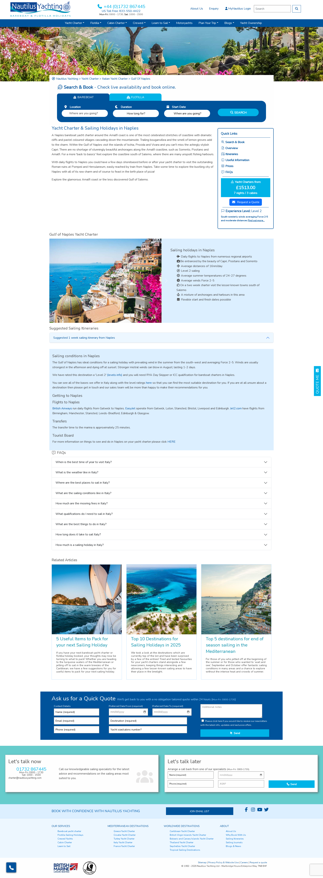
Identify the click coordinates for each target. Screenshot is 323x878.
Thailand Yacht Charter (181, 842)
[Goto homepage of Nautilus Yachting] (40, 9)
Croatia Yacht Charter (125, 834)
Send (236, 733)
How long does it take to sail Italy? (78, 534)
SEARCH (240, 113)
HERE (171, 442)
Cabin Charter (116, 23)
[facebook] (246, 810)
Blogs (228, 23)
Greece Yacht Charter (124, 831)
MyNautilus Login (239, 9)
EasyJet (130, 408)
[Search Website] (296, 9)
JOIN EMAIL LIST (199, 811)
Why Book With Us (236, 834)
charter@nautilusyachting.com (24, 778)
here (149, 383)
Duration (125, 107)
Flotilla (94, 23)
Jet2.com (236, 408)
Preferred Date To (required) (167, 706)
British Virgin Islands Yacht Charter (188, 834)
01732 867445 (31, 769)
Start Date (178, 107)
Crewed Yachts (65, 838)
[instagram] (253, 810)
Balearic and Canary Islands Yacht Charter (191, 838)
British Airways (62, 408)
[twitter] (266, 810)
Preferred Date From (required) (126, 706)
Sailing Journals (234, 842)
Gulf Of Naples (140, 79)
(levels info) (114, 375)
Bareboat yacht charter (69, 831)
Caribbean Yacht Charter (182, 831)
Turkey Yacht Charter (124, 838)
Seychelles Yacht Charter (182, 846)
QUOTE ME (317, 383)
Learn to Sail (160, 23)
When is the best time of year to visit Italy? (84, 462)
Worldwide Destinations (182, 826)
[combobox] (85, 112)
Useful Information (237, 160)
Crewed (138, 23)
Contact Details (62, 706)
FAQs (229, 172)
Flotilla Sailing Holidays (70, 834)
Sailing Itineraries (235, 838)
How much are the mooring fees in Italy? (82, 503)
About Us (196, 9)
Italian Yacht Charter (115, 79)
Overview (231, 148)
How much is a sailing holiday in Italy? (80, 545)
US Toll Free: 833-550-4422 (121, 11)
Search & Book (235, 142)
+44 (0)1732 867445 (124, 7)
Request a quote (258, 862)
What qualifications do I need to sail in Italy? (84, 514)
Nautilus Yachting (67, 79)
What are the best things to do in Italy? (81, 524)
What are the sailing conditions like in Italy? (83, 493)
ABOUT (224, 826)
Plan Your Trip (207, 23)
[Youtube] (259, 810)
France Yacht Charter (124, 846)
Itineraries (231, 154)
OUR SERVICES (61, 826)
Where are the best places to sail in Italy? (83, 483)
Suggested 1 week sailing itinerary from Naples (84, 338)
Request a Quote (248, 202)
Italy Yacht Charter (123, 842)
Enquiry (214, 9)
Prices (229, 166)
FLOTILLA (137, 97)
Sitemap (202, 862)
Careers (244, 862)
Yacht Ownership (251, 23)
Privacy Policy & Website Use (223, 862)
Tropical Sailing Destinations (185, 849)
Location (74, 107)
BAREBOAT (85, 97)
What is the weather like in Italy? (77, 472)
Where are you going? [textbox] (83, 113)
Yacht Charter (73, 23)
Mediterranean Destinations (128, 826)
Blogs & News (233, 846)
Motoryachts (184, 23)
